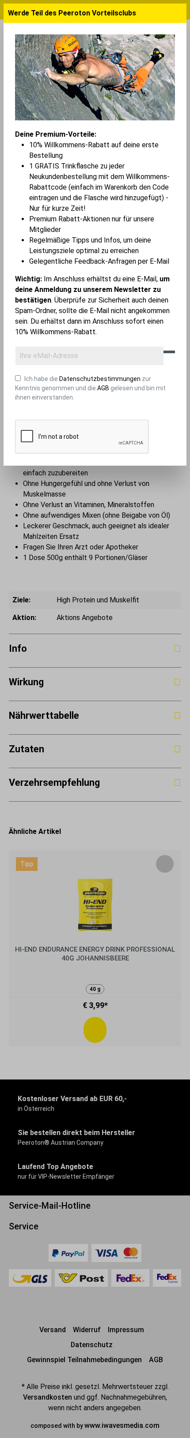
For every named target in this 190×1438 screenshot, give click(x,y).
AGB (103, 388)
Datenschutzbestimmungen (100, 378)
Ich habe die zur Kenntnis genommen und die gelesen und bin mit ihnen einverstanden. (90, 388)
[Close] (178, 13)
